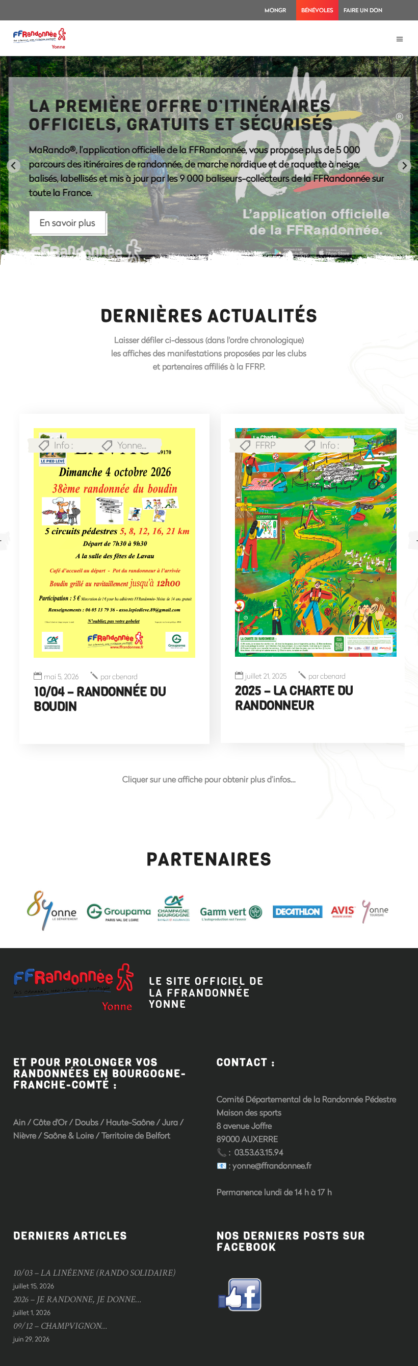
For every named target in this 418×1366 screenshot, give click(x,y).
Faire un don (363, 10)
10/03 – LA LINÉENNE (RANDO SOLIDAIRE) (94, 1273)
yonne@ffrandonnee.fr (271, 1165)
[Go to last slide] (13, 166)
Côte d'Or (50, 1121)
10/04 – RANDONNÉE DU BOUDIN (100, 699)
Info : (63, 445)
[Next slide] (404, 166)
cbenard (119, 677)
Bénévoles (317, 10)
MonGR (275, 10)
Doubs (86, 1121)
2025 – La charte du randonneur (294, 698)
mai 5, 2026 (61, 677)
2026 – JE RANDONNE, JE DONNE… (77, 1299)
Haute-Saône (131, 1121)
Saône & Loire (69, 1135)
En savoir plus (67, 222)
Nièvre (24, 1135)
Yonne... (131, 445)
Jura (170, 1121)
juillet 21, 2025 (265, 676)
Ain (19, 1121)
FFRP (265, 445)
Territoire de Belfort (135, 1135)
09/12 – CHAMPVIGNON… (60, 1326)
